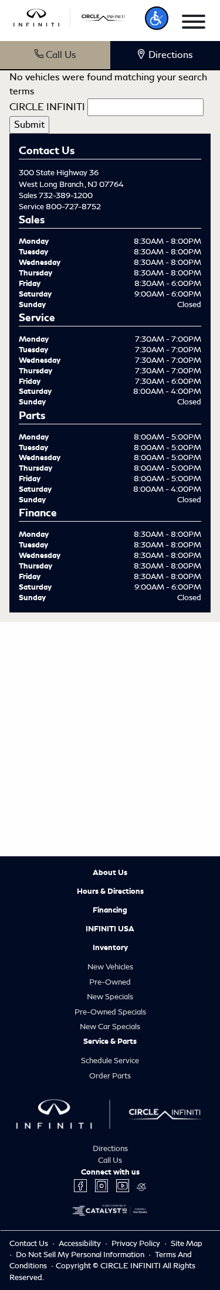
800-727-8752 (73, 206)
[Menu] (193, 24)
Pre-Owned (110, 982)
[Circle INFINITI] (70, 16)
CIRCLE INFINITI (47, 107)
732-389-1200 (66, 195)
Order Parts (110, 1075)
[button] (156, 18)
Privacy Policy (136, 1243)
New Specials (110, 996)
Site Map (186, 1243)
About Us (110, 872)
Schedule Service (110, 1060)
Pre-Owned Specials (110, 1012)
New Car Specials (110, 1026)
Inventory (110, 947)
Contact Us (29, 1243)
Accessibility (81, 1243)
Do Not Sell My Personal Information (81, 1254)
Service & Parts (110, 1041)
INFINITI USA (110, 929)
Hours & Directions (110, 891)
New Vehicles (110, 966)
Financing (110, 910)
